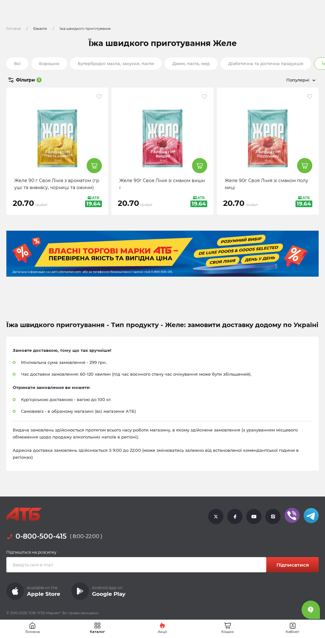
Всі (17, 63)
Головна (13, 28)
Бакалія (40, 28)
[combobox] (271, 80)
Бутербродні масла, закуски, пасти (116, 63)
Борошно (49, 63)
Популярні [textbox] (297, 79)
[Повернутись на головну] (24, 514)
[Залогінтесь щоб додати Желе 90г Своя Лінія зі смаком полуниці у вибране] (309, 96)
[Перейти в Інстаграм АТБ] (273, 516)
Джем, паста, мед (191, 63)
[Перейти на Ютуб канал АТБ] (254, 516)
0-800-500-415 (41, 536)
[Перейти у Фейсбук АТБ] (234, 516)
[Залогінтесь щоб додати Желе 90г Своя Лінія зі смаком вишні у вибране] (204, 96)
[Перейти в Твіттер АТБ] (215, 516)
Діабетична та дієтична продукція (265, 63)
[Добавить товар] (94, 165)
